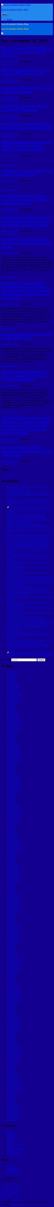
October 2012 (13, 1087)
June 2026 (11, 677)
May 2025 (11, 709)
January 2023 (12, 779)
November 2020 (14, 844)
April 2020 (11, 862)
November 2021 (14, 814)
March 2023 (12, 774)
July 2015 (11, 1004)
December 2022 (14, 782)
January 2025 (12, 719)
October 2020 (13, 847)
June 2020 (11, 857)
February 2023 (13, 777)
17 (11, 1190)
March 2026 (12, 684)
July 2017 (11, 944)
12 (16, 1187)
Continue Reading (9, 64)
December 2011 (13, 1112)
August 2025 (12, 702)
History (10, 1141)
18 (14, 1190)
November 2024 (14, 724)
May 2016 (11, 979)
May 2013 (11, 1069)
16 (8, 1190)
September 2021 (14, 819)
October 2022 (13, 787)
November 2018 (14, 904)
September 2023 (14, 759)
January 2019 (12, 899)
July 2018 (11, 914)
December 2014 (14, 1022)
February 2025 (13, 717)
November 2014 (14, 1024)
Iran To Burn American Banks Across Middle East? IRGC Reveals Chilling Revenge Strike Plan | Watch (30, 578)
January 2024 (12, 749)
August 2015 (12, 1002)
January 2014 (12, 1049)
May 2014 (11, 1039)
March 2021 (12, 834)
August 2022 (12, 792)
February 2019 (13, 897)
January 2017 (12, 959)
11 (14, 1187)
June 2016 (11, 977)
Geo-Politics (12, 1139)
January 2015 (12, 1019)
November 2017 (14, 934)
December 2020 (14, 842)
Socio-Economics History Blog (14, 9)
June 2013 (11, 1067)
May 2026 (11, 679)
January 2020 (12, 869)
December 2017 (14, 932)
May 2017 (11, 949)
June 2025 (11, 707)
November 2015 (14, 994)
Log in (9, 1165)
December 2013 (14, 1052)
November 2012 (14, 1084)
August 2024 (12, 732)
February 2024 (13, 747)
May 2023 (11, 769)
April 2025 (11, 712)
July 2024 (11, 734)
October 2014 (13, 1027)
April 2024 (11, 742)
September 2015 (14, 999)
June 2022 (11, 797)
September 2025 (14, 699)
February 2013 (13, 1077)
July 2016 (11, 974)
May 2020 (11, 859)
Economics (11, 1134)
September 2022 (14, 789)
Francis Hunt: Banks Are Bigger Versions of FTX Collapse (24, 107)
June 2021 (11, 827)
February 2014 (13, 1047)
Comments (14, 1170)
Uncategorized (13, 1154)
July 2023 (11, 764)
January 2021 (12, 839)
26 (16, 1193)
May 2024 (11, 739)
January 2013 (12, 1079)
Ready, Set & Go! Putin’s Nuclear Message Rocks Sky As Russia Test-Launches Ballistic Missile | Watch (29, 502)
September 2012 (14, 1089)
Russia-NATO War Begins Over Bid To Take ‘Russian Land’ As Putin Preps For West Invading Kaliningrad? (28, 634)
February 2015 (13, 1017)
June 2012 (11, 1097)
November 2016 (14, 964)
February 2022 (13, 807)
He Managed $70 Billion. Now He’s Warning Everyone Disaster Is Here (27, 488)
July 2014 (11, 1034)
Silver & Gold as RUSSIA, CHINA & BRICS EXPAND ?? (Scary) (25, 71)
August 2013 (12, 1062)
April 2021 (11, 832)
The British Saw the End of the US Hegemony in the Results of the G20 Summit (26, 243)
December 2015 (14, 992)
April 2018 (11, 922)
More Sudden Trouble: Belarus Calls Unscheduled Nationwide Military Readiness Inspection (29, 641)
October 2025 (13, 697)
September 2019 (14, 879)
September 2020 (14, 849)
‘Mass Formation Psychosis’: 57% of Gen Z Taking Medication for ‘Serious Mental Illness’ (25, 375)
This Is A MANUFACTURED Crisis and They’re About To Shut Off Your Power (26, 51)
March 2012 (12, 1104)
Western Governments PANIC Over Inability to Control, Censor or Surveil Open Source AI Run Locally (28, 549)
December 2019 (14, 872)
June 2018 (11, 917)
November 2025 (14, 694)
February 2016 (13, 987)
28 (3, 1196)
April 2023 (11, 772)
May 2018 (11, 919)
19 (16, 1190)
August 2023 (12, 762)
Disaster (10, 1131)
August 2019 (12, 882)
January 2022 (12, 809)
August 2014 (12, 1032)
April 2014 (11, 1042)
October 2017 (13, 937)
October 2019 (13, 877)
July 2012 (11, 1094)
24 (11, 1193)
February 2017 (13, 957)
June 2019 (11, 887)
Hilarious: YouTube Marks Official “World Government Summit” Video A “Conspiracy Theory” (26, 145)
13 (19, 1187)
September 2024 (14, 729)
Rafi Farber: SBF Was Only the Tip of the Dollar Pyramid (26, 90)
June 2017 (11, 947)
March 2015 (12, 1014)
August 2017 (12, 942)
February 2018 (13, 927)
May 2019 (11, 889)
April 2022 (11, 802)
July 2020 (11, 854)
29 (5, 1196)
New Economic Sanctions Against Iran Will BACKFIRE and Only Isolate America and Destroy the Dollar (29, 557)
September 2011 (14, 1117)
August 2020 (12, 852)
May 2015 (11, 1009)
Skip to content (7, 2)
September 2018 (14, 909)
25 (14, 1193)
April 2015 (11, 1012)
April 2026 (11, 682)
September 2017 (14, 939)
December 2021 (14, 812)
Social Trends (13, 1151)
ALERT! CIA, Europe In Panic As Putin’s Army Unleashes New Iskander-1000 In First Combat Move (28, 647)
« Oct (4, 1199)
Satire (9, 1146)
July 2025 (11, 704)
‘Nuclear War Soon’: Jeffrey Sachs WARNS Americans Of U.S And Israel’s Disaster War (26, 515)
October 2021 (13, 817)
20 (19, 1190)
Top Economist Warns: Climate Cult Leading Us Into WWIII (27, 172)
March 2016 (12, 984)
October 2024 (13, 727)
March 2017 (12, 954)
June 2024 (11, 737)
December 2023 (14, 752)
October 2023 (13, 757)
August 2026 (12, 672)
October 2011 (13, 1114)
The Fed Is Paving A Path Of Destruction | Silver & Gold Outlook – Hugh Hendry (26, 451)
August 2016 (12, 972)
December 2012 (14, 1082)
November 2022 (14, 784)
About (9, 19)
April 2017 (11, 952)
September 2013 (14, 1059)
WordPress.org (13, 1173)
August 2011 (12, 1119)
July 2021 (11, 824)
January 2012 (12, 1109)
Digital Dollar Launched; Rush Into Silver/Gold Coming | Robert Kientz (26, 126)
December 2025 (14, 692)
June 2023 (11, 767)
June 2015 (11, 1007)
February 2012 (13, 1107)
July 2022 (11, 794)
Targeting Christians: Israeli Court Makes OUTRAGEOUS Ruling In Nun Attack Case (27, 618)
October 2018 (13, 907)
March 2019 (12, 894)
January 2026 (12, 689)
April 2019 (11, 892)
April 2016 (11, 982)
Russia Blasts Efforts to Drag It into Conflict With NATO (26, 336)
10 (11, 1187)
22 (5, 1193)
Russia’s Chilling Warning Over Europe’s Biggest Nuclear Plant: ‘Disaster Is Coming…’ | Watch (28, 588)
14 (3, 1190)
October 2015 (13, 997)
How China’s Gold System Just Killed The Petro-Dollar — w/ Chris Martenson (28, 520)
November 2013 (14, 1054)
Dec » (15, 1199)
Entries (12, 1168)
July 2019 (11, 884)
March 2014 (12, 1044)
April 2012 (11, 1102)
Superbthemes (17, 1204)
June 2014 (11, 1037)
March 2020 (12, 864)
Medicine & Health (15, 1144)
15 (5, 1190)
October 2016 (13, 967)
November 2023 (14, 754)
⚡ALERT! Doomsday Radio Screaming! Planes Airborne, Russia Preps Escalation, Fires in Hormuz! (29, 653)
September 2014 (14, 1029)
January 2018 (12, 929)
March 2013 (12, 1074)
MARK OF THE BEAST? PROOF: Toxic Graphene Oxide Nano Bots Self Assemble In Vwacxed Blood (26, 221)
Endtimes (11, 1136)
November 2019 (14, 874)
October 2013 (13, 1057)
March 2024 (12, 744)
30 (8, 1196)
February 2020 (13, 867)
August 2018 (12, 912)
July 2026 (11, 674)
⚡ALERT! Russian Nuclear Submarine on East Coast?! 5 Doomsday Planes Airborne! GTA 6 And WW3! (29, 509)
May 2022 (11, 799)
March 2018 (12, 924)
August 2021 (12, 822)
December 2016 (14, 962)
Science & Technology (17, 1149)
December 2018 (14, 902)
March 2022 (12, 804)
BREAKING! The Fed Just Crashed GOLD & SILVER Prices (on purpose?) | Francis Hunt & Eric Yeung (29, 494)
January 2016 (12, 989)
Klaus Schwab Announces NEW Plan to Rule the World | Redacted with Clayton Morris (25, 199)
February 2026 (13, 687)
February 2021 (13, 837)
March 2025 (12, 714)
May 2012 (11, 1099)
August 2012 (12, 1092)
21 (3, 1193)
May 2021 (11, 829)
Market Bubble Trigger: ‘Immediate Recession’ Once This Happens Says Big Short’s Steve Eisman (30, 623)
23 (8, 1193)
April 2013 (11, 1072)
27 (19, 1193)
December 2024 (14, 722)
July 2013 (11, 1064)
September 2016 (14, 969)
